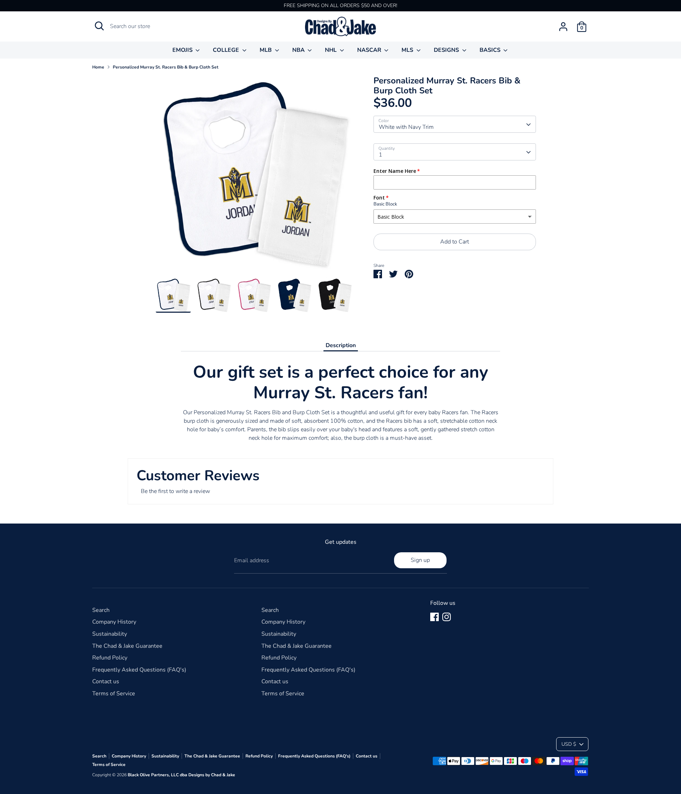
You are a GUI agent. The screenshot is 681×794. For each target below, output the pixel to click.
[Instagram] (446, 617)
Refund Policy (109, 658)
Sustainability (109, 634)
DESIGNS (447, 50)
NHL (331, 50)
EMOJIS (183, 50)
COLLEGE (226, 50)
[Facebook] (434, 617)
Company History (114, 622)
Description (341, 345)
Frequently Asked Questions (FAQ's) (139, 670)
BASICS (491, 50)
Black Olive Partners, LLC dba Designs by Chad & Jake (181, 775)
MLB (266, 50)
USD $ (568, 744)
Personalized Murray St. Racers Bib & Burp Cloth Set (165, 67)
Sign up (420, 560)
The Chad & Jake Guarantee (127, 646)
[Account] (563, 27)
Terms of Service (113, 693)
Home (98, 67)
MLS (408, 50)
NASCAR (370, 50)
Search (101, 610)
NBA (299, 50)
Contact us (105, 681)
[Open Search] (99, 26)
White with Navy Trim (406, 127)
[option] (254, 177)
